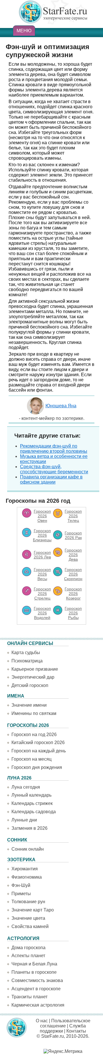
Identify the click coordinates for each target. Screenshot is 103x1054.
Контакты (76, 1031)
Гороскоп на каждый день (38, 750)
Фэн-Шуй (20, 885)
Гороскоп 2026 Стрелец (42, 593)
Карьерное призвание (34, 669)
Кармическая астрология (37, 1005)
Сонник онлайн (27, 849)
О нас (42, 1020)
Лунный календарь (31, 795)
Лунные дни (24, 819)
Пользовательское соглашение (65, 1023)
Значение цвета (28, 918)
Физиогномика (26, 877)
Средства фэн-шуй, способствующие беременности (54, 469)
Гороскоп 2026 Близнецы (42, 535)
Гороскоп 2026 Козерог (73, 593)
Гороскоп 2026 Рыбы (73, 613)
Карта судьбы (25, 652)
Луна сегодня (25, 787)
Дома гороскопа (28, 947)
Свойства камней (30, 926)
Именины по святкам (33, 713)
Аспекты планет (28, 955)
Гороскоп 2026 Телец (73, 516)
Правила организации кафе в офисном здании (51, 479)
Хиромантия (24, 868)
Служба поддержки (63, 1028)
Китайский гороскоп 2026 (38, 742)
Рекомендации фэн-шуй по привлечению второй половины (53, 449)
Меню (24, 30)
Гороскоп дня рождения (36, 767)
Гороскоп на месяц (31, 759)
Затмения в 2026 (29, 828)
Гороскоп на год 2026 (34, 734)
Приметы (21, 893)
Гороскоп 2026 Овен (42, 516)
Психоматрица (27, 660)
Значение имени (29, 705)
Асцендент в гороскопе (36, 988)
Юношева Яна (60, 405)
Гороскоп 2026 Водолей (42, 613)
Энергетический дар (32, 677)
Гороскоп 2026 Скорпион (73, 574)
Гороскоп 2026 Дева (73, 555)
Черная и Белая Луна (34, 963)
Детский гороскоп (29, 685)
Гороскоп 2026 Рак (73, 535)
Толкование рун (28, 901)
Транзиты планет (29, 996)
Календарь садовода (33, 811)
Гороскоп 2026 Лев (42, 554)
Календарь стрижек (32, 803)
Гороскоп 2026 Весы (42, 574)
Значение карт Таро (32, 909)
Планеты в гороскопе (34, 972)
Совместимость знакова (37, 980)
